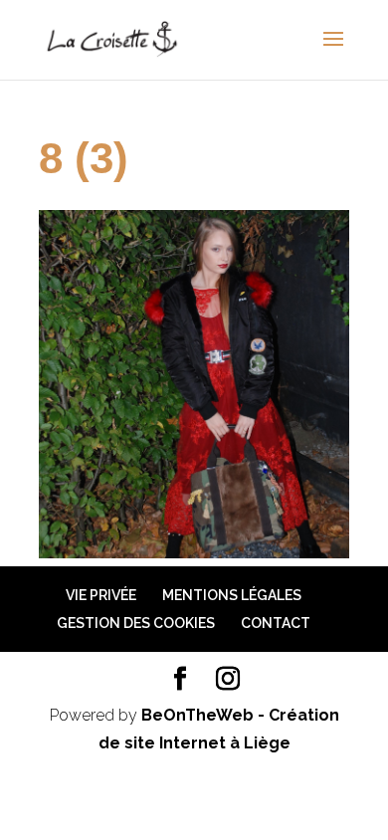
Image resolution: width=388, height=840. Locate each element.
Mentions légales (231, 595)
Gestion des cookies (136, 623)
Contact (275, 623)
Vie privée (101, 595)
